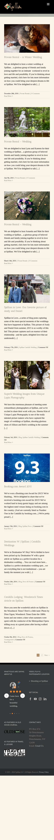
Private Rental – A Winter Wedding (23, 57)
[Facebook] (30, 699)
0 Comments (35, 94)
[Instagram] (40, 699)
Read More (7, 96)
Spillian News (27, 526)
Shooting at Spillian (39, 681)
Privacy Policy (44, 772)
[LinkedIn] (45, 699)
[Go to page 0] (10, 713)
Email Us (39, 746)
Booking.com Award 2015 (18, 486)
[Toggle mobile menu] (48, 4)
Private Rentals (25, 94)
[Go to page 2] (14, 713)
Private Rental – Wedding (17, 141)
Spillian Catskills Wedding (28, 347)
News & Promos (28, 582)
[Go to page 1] (12, 713)
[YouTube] (35, 699)
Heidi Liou (18, 684)
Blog (20, 437)
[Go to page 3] (16, 713)
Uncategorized (9, 640)
